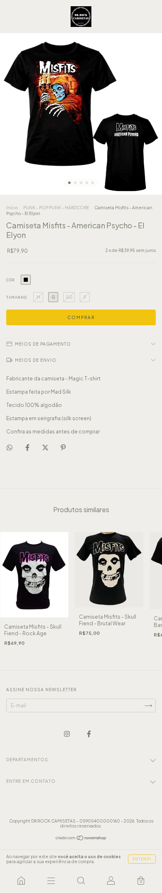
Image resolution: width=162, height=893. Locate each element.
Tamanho (16, 297)
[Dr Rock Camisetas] (21, 880)
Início (12, 207)
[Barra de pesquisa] (81, 880)
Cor (10, 280)
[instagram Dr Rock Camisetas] (67, 734)
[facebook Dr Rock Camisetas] (88, 734)
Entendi (142, 859)
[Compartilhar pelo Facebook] (28, 447)
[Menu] (51, 880)
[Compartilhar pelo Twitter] (45, 447)
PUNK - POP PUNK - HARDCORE (56, 207)
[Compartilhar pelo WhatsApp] (9, 447)
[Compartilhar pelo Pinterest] (63, 447)
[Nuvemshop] (81, 839)
